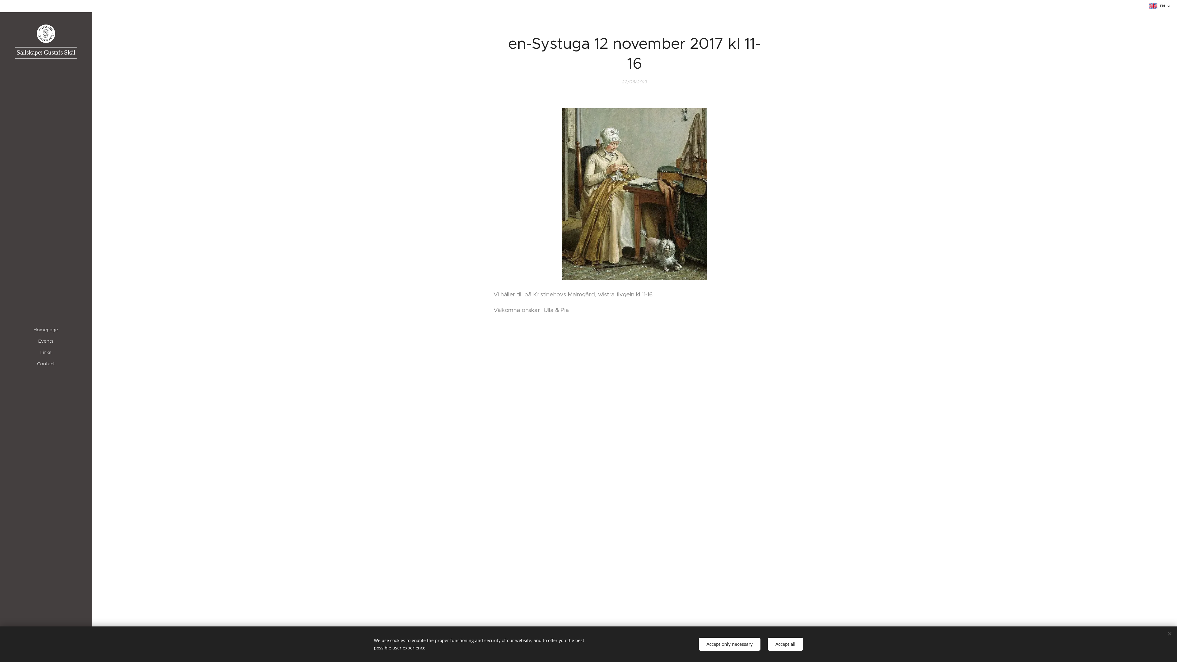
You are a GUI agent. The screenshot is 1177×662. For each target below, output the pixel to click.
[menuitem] (46, 329)
